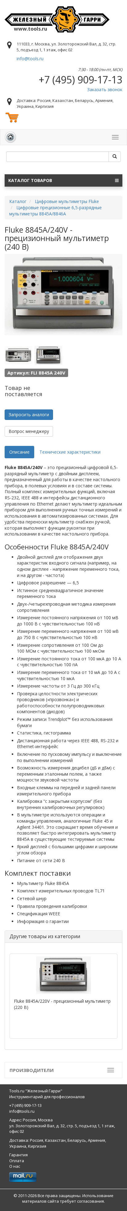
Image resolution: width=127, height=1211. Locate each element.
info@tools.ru (30, 58)
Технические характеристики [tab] (69, 452)
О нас (14, 1166)
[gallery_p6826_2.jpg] (48, 355)
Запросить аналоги (29, 414)
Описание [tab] (19, 452)
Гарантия (18, 1155)
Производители (32, 1070)
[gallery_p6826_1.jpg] (18, 355)
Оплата (16, 1160)
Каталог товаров (30, 180)
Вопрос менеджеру (29, 431)
